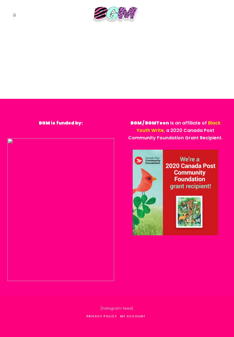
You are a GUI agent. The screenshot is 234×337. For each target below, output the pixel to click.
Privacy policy (101, 316)
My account (133, 316)
